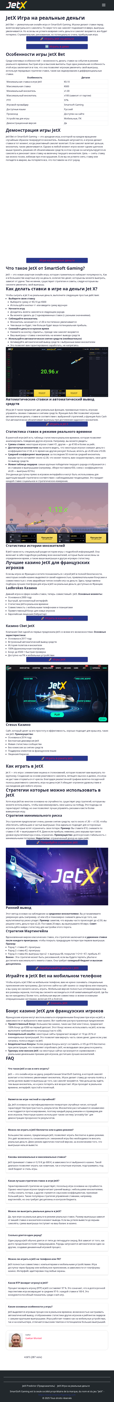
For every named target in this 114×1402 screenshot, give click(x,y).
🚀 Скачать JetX (57, 1003)
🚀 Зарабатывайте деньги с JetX (57, 968)
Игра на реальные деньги (57, 260)
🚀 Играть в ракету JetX (57, 758)
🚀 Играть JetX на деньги (57, 39)
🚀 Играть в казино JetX (57, 618)
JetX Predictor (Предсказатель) (38, 1385)
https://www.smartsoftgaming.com (57, 1394)
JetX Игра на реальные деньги (73, 1385)
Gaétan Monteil (33, 1338)
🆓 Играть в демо (57, 46)
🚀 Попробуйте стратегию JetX (57, 842)
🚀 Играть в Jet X (57, 424)
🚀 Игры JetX (57, 659)
